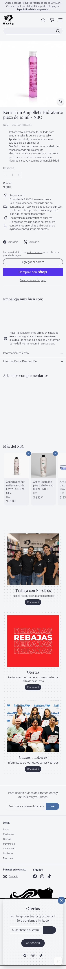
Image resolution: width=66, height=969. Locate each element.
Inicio (6, 829)
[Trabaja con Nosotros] (33, 559)
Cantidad (8, 168)
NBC (5, 124)
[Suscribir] (49, 930)
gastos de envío (34, 252)
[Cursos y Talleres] (33, 726)
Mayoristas (9, 843)
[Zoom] (60, 101)
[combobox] (33, 31)
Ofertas (7, 839)
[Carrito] (51, 19)
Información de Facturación (20, 361)
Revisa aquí (33, 602)
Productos (8, 834)
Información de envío (16, 353)
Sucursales (9, 848)
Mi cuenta (8, 858)
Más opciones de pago (33, 280)
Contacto (8, 853)
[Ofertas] (33, 641)
